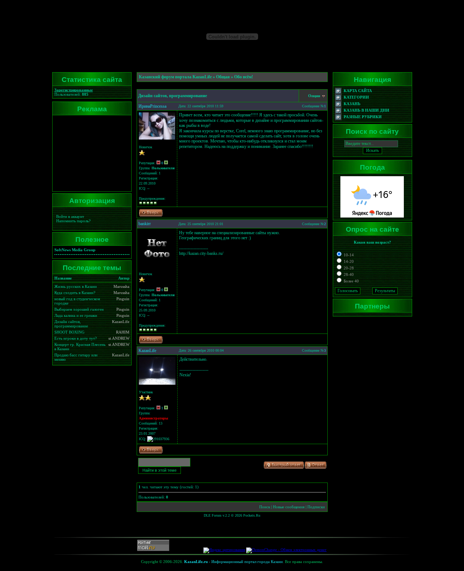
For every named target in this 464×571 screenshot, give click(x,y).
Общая (223, 76)
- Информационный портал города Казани (233, 561)
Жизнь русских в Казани (75, 286)
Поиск (264, 507)
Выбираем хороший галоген (79, 309)
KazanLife (147, 350)
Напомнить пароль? (73, 221)
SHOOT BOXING (69, 332)
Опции (314, 96)
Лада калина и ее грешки (75, 315)
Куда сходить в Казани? (74, 292)
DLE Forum (212, 515)
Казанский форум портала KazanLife (175, 76)
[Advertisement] (90, 153)
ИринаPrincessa (152, 106)
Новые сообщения (288, 507)
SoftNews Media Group (74, 250)
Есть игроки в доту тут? (75, 338)
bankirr (144, 223)
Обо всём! (243, 76)
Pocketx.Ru (251, 515)
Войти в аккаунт (70, 216)
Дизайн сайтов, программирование (71, 323)
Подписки (316, 507)
